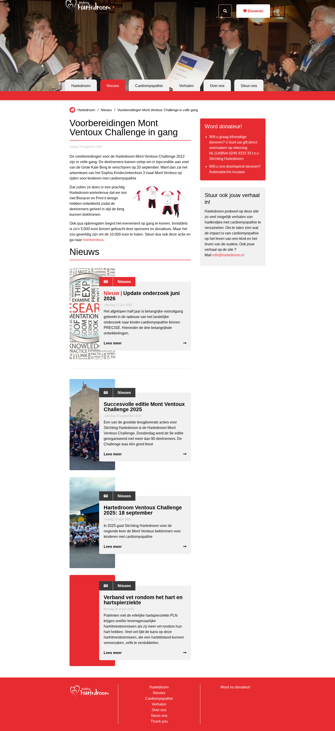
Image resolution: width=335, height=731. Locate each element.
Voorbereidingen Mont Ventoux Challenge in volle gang (157, 110)
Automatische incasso (227, 172)
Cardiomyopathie (149, 86)
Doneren (255, 11)
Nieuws (113, 86)
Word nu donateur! (235, 687)
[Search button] (225, 11)
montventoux (93, 240)
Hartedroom (80, 86)
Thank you (159, 721)
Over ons (217, 86)
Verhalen (186, 86)
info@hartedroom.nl (228, 255)
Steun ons (249, 86)
